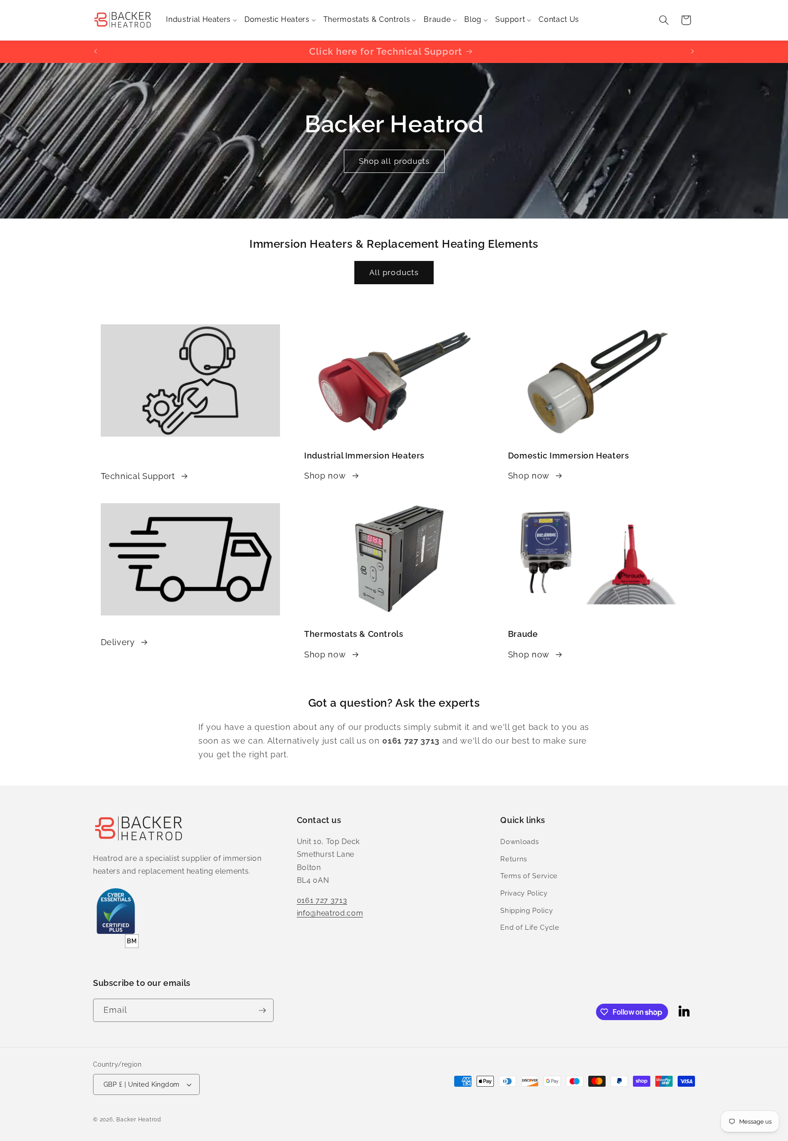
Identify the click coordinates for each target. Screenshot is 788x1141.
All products (394, 272)
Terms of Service (529, 876)
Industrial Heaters (198, 19)
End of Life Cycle (529, 927)
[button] (664, 20)
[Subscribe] (262, 1010)
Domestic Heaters (277, 19)
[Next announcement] (693, 51)
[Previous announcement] (96, 51)
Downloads (519, 842)
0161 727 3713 (322, 900)
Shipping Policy (526, 911)
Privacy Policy (523, 893)
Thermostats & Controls (366, 19)
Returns (513, 859)
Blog (473, 19)
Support (510, 19)
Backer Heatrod (138, 1119)
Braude (437, 19)
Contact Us (559, 19)
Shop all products (394, 161)
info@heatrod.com (330, 913)
